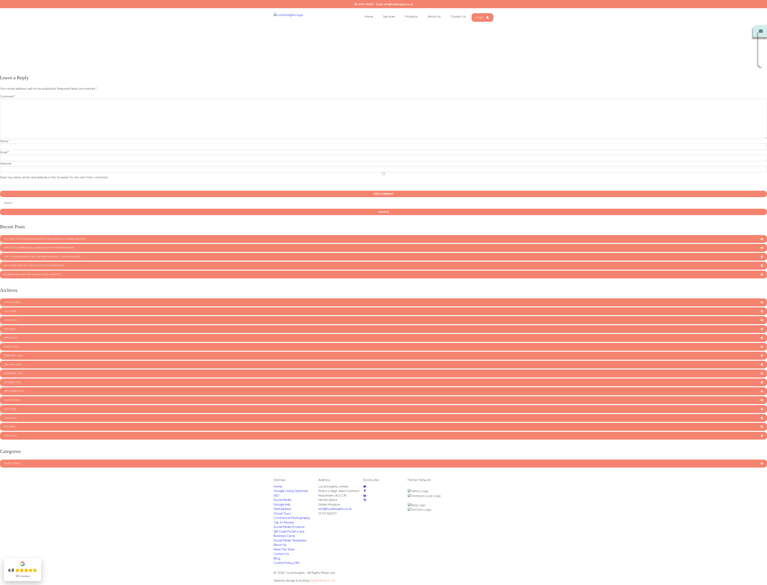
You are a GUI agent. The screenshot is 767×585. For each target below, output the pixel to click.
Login (480, 17)
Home (369, 16)
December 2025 (13, 373)
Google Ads (282, 504)
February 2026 (13, 355)
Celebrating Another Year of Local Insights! (32, 274)
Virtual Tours (282, 513)
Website (5, 163)
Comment (7, 96)
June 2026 (10, 319)
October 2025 (12, 382)
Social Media (282, 500)
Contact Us (458, 16)
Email (4, 152)
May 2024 (9, 426)
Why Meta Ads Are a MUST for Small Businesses (34, 265)
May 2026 (9, 328)
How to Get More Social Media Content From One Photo (39, 247)
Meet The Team (284, 549)
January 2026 (13, 364)
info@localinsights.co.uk (398, 4)
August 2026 (12, 302)
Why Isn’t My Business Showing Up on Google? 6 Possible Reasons (45, 238)
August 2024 (12, 399)
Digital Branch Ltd (322, 580)
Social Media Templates (290, 540)
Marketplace (282, 509)
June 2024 (10, 417)
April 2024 (10, 435)
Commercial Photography (292, 518)
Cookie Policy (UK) (287, 563)
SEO (276, 495)
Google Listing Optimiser (291, 491)
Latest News (12, 463)
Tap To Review (284, 522)
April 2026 (10, 337)
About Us (434, 16)
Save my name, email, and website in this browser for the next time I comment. (54, 177)
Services (389, 16)
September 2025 (14, 390)
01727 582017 (366, 4)
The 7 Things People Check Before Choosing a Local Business (42, 256)
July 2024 (10, 408)
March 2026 (11, 346)
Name (5, 141)
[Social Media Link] (365, 486)
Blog (277, 558)
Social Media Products (289, 527)
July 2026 (10, 311)
